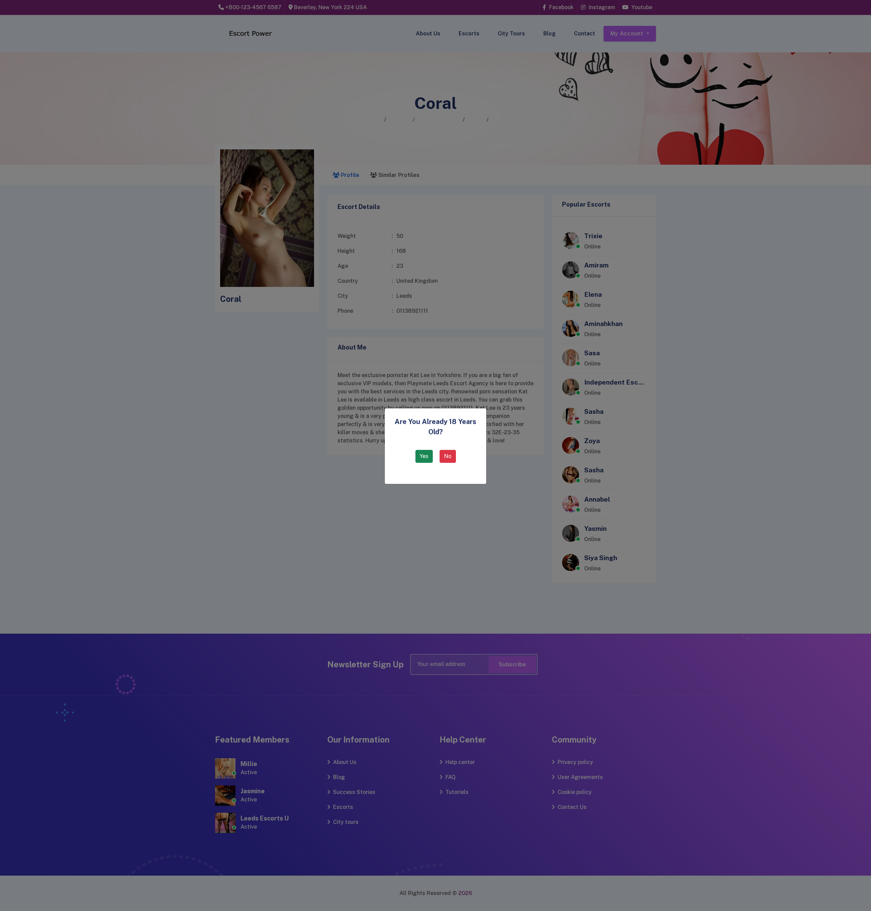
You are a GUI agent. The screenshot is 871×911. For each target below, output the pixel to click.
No (447, 456)
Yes (424, 456)
